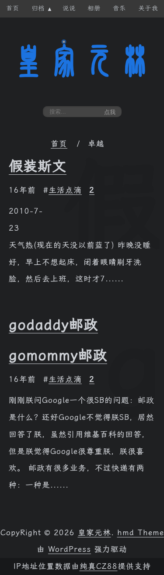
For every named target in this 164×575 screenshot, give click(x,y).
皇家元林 (82, 60)
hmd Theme (140, 532)
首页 (59, 143)
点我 (109, 112)
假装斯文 (37, 166)
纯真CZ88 (99, 566)
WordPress (69, 549)
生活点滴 (65, 190)
